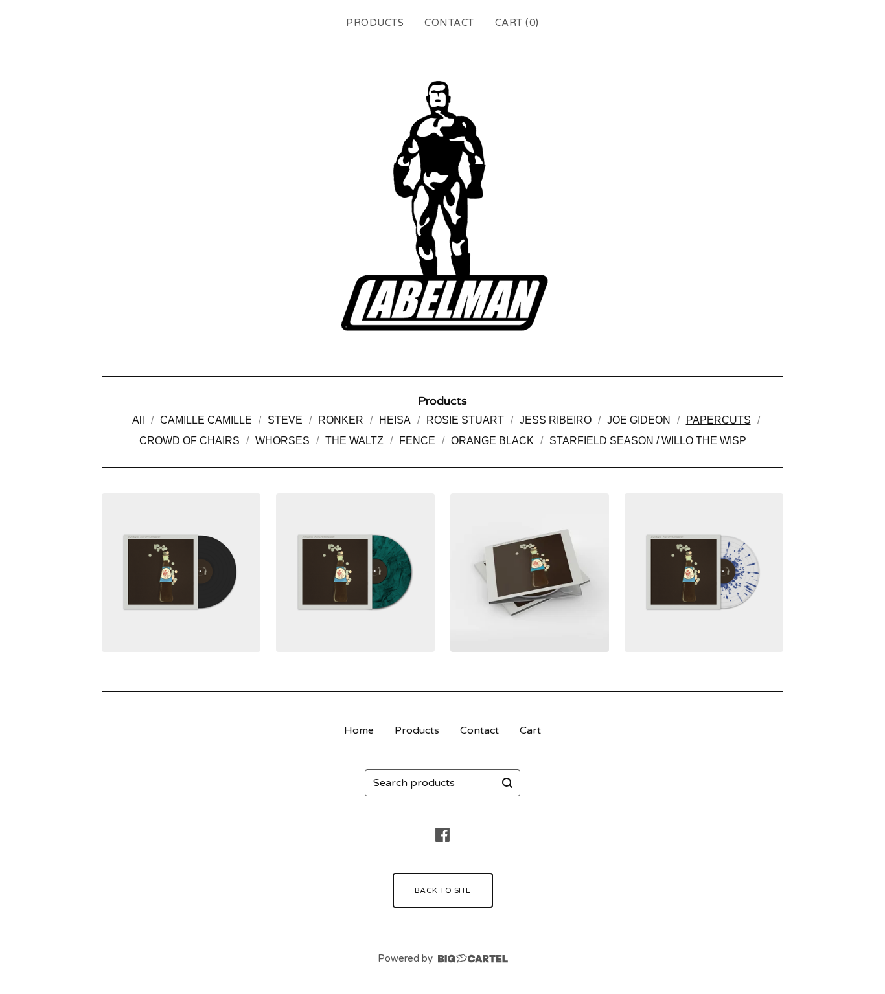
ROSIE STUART (465, 419)
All (138, 419)
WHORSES (282, 440)
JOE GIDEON (639, 419)
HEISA (395, 419)
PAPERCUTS (718, 419)
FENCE (417, 440)
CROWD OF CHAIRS (189, 440)
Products (375, 22)
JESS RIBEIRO (556, 419)
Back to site (443, 890)
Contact (449, 22)
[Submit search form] (507, 783)
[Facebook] (442, 834)
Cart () (517, 22)
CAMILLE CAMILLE (206, 419)
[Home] (442, 205)
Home (359, 730)
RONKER (340, 419)
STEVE (285, 419)
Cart (530, 730)
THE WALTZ (354, 440)
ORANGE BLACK (492, 440)
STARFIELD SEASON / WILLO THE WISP (647, 440)
